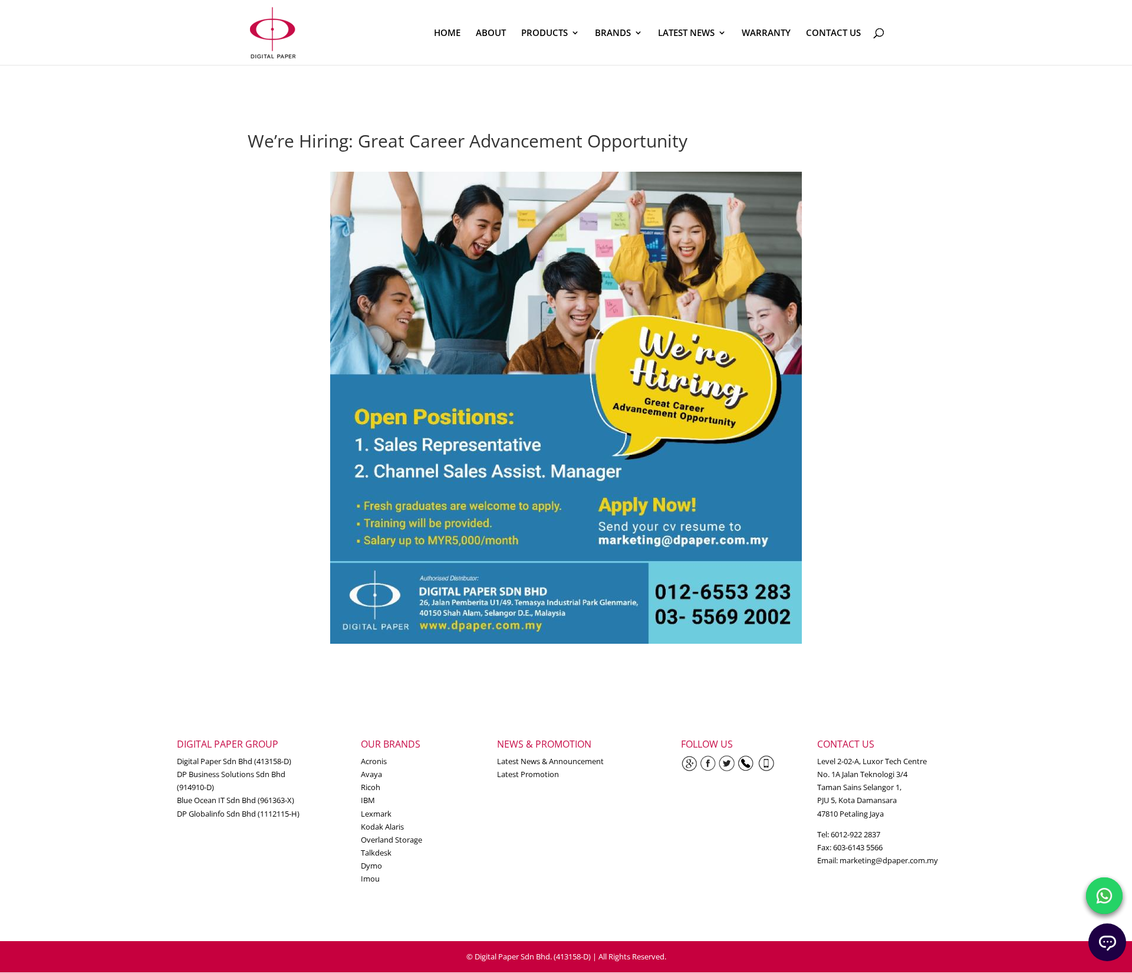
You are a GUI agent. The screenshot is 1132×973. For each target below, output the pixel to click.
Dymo (371, 865)
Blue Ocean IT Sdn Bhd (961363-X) (235, 800)
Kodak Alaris (382, 826)
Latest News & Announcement (550, 761)
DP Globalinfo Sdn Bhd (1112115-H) (238, 813)
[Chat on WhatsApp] (1104, 895)
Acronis (374, 761)
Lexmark (376, 813)
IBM (368, 800)
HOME (447, 33)
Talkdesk (376, 852)
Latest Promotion (528, 774)
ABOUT (491, 33)
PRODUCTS (544, 33)
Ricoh (370, 787)
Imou (370, 878)
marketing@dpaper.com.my (889, 860)
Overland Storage (391, 839)
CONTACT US (833, 33)
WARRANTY (766, 33)
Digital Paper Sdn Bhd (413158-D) (234, 761)
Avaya (371, 774)
